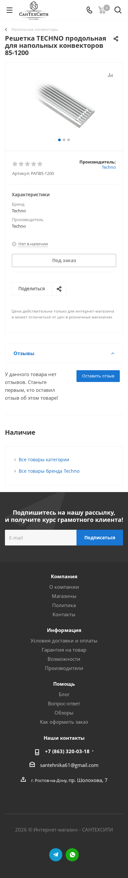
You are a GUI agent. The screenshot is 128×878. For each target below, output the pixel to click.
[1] (15, 164)
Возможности (64, 659)
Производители (64, 668)
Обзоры (64, 712)
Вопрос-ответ (64, 703)
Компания (64, 576)
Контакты (64, 614)
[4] (34, 164)
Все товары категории (44, 459)
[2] (21, 164)
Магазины (64, 596)
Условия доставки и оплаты (64, 640)
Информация (64, 630)
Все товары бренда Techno (49, 471)
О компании (64, 586)
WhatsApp (72, 854)
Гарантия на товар (64, 649)
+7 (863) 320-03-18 (67, 751)
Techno (109, 167)
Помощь (64, 683)
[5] (40, 164)
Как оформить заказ (64, 721)
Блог (64, 694)
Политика (64, 605)
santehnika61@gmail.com (69, 765)
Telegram (55, 854)
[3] (28, 164)
